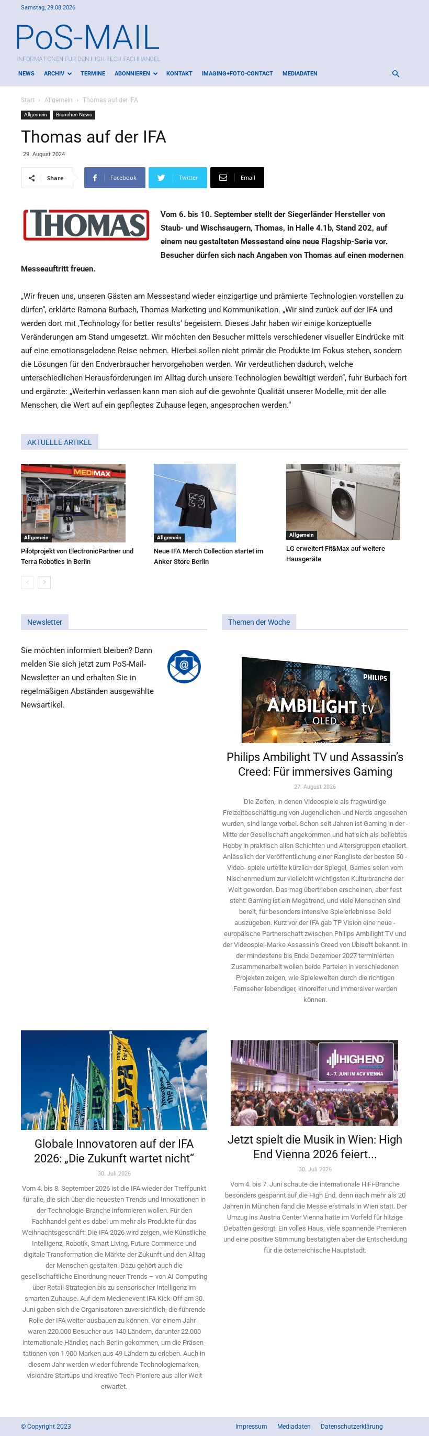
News (26, 73)
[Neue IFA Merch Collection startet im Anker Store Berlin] (215, 503)
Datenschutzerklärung (352, 1426)
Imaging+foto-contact (237, 73)
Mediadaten (300, 73)
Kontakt (179, 73)
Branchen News (74, 114)
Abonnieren (132, 73)
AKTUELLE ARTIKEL (59, 442)
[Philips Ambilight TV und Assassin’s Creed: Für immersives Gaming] (315, 693)
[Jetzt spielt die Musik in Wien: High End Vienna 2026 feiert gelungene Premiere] (315, 1078)
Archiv (54, 73)
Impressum (251, 1426)
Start (28, 100)
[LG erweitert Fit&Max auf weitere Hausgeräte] (347, 502)
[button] (395, 74)
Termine (93, 73)
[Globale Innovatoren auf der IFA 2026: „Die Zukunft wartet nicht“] (114, 1080)
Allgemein (58, 100)
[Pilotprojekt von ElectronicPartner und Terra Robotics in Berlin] (82, 503)
